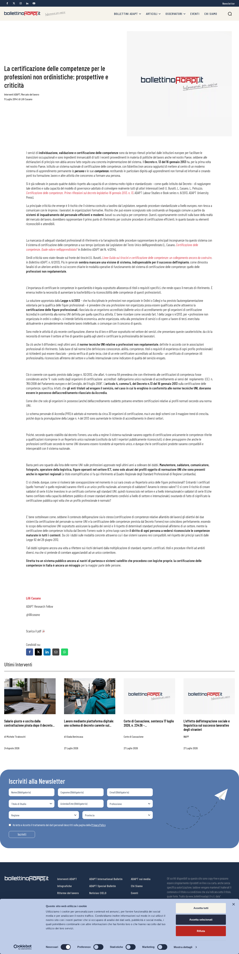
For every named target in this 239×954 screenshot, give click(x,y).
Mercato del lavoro (30, 94)
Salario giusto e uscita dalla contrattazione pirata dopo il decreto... (29, 723)
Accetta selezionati (200, 919)
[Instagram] (20, 3)
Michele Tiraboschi (16, 736)
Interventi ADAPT (12, 94)
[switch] (98, 947)
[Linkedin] (27, 3)
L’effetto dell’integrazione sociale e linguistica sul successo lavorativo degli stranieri (207, 725)
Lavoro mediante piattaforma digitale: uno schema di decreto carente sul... (89, 723)
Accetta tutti (201, 908)
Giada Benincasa (74, 736)
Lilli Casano (26, 99)
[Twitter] (14, 3)
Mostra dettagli (183, 947)
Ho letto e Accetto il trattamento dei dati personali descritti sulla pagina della (59, 825)
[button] (230, 14)
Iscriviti (22, 834)
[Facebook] (7, 3)
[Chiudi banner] (233, 904)
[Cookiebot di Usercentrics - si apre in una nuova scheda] (22, 947)
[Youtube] (34, 3)
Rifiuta (201, 930)
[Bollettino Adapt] (34, 13)
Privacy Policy (98, 825)
